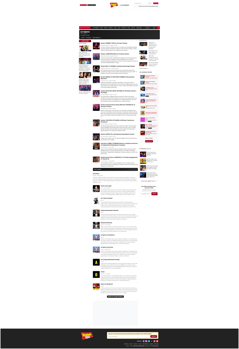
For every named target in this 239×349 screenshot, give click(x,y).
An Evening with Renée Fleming (110, 259)
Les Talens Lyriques (107, 198)
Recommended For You (145, 148)
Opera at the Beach (107, 284)
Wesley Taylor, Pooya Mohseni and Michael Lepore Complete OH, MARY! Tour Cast (84, 78)
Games (133, 27)
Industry (110, 27)
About (131, 344)
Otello (103, 272)
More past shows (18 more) (115, 296)
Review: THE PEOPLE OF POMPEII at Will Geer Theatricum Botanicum (117, 121)
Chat (115, 27)
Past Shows (88, 37)
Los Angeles (96, 27)
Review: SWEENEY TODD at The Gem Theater (114, 43)
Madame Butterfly (106, 223)
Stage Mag (139, 27)
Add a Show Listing (91, 5)
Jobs (119, 27)
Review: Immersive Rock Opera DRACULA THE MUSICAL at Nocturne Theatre (118, 105)
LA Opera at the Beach (107, 235)
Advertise (126, 344)
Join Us (140, 344)
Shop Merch (84, 5)
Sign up (154, 193)
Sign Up (154, 336)
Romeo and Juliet (106, 186)
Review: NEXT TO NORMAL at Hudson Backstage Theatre (118, 66)
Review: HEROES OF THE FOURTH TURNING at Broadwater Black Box (117, 78)
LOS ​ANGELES (124, 5)
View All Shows (149, 138)
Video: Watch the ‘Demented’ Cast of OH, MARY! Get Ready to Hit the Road (84, 51)
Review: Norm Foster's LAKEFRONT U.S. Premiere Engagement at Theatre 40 (119, 158)
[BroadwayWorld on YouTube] (157, 341)
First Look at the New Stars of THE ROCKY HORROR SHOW (153, 64)
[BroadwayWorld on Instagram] (146, 341)
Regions (151, 344)
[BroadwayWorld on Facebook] (143, 341)
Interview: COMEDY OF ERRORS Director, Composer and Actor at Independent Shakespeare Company (119, 144)
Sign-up (149, 3)
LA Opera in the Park (107, 247)
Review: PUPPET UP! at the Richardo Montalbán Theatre (117, 134)
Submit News (146, 344)
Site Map (156, 344)
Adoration (96, 173)
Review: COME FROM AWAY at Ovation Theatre (85, 89)
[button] (158, 27)
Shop (128, 27)
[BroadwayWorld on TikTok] (152, 341)
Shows (105, 27)
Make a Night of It (96, 37)
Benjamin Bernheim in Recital (109, 210)
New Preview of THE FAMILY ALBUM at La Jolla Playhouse (153, 52)
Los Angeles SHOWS (145, 72)
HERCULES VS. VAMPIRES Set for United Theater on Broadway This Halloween (153, 45)
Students (124, 27)
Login (154, 27)
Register (148, 27)
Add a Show (149, 141)
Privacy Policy (155, 345)
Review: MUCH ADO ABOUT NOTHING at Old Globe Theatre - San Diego (119, 91)
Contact (135, 344)
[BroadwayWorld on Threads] (154, 341)
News (101, 27)
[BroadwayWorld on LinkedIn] (149, 341)
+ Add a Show (85, 41)
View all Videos (143, 68)
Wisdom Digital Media (139, 345)
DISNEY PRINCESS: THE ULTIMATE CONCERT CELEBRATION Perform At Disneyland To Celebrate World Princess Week (84, 65)
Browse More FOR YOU (148, 181)
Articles (82, 37)
